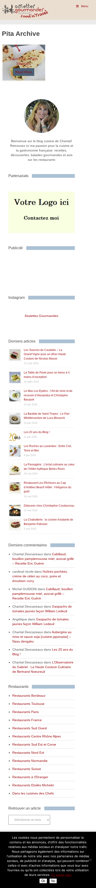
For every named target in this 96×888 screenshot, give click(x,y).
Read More (23, 72)
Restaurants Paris (25, 712)
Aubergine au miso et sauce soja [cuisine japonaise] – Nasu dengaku (42, 636)
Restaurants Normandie (30, 761)
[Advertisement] (45, 271)
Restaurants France (27, 720)
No (53, 881)
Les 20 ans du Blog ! (37, 432)
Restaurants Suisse (26, 769)
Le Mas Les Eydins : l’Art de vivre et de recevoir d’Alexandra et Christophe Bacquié (48, 395)
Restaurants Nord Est (28, 752)
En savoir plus (61, 875)
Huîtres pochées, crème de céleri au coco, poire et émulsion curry (40, 576)
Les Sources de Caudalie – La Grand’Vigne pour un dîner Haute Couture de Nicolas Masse (45, 354)
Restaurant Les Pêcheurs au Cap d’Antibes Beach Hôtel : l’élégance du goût (47, 487)
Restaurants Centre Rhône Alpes (36, 736)
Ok (43, 881)
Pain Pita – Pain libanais (24, 61)
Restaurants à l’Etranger (30, 777)
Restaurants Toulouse (28, 704)
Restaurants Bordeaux (28, 695)
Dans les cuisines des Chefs (33, 793)
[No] (90, 860)
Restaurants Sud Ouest (29, 728)
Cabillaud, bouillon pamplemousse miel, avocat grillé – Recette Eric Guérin (43, 558)
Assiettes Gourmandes (41, 316)
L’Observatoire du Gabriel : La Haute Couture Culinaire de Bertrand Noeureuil (42, 666)
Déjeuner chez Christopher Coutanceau (49, 505)
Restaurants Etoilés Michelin (33, 785)
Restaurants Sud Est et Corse (34, 744)
